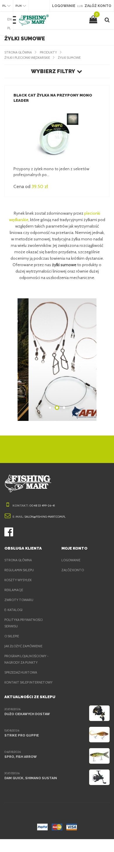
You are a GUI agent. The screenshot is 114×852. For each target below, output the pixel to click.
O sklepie (11, 636)
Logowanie (70, 560)
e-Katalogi (13, 610)
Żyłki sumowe (69, 58)
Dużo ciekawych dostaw (27, 714)
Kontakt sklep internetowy (28, 682)
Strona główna (18, 52)
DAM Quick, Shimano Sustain (30, 778)
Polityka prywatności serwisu (23, 623)
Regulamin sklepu (19, 570)
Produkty (48, 52)
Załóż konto (72, 570)
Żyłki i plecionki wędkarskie (27, 58)
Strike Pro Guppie (21, 735)
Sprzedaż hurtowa (20, 672)
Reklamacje (13, 590)
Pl (9, 28)
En (9, 19)
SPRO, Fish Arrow (20, 757)
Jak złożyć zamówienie (23, 646)
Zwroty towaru (18, 600)
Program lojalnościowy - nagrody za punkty (26, 659)
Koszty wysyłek (18, 580)
